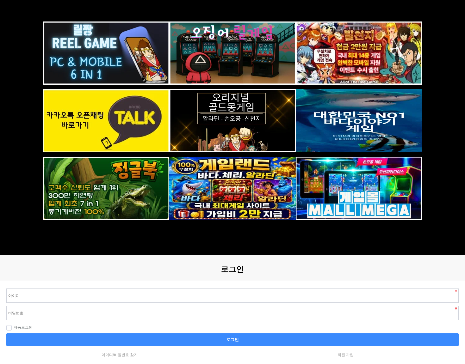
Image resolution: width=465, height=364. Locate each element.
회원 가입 (346, 355)
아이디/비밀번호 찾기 (120, 355)
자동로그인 (23, 327)
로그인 (232, 339)
